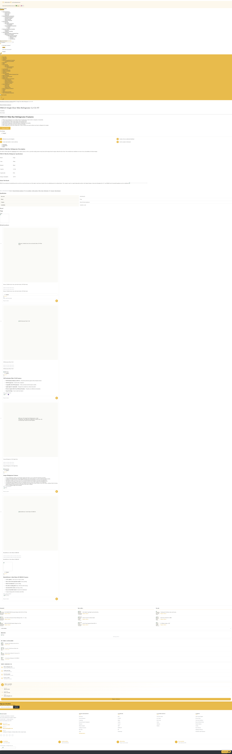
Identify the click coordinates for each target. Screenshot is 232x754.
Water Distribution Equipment (10, 25)
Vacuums (52, 190)
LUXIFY (119, 718)
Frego (4, 131)
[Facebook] (1, 735)
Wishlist (158, 725)
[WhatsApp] (7, 735)
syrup (80, 731)
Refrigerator (46, 190)
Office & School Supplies (12, 35)
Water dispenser (58, 190)
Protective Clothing (8, 18)
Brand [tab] (3, 146)
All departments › (82, 733)
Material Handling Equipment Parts (11, 33)
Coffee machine (35, 190)
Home (1, 101)
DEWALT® (120, 727)
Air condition (28, 190)
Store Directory (198, 727)
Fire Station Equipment (9, 23)
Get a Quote (159, 718)
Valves (8, 27)
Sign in (3, 47)
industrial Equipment (6, 69)
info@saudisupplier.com (16, 2)
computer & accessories (9, 61)
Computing (81, 720)
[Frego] (4, 222)
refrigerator (14, 151)
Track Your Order (160, 716)
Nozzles (8, 26)
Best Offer (4, 56)
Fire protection (5, 21)
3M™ (119, 725)
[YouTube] (12, 735)
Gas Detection (12, 38)
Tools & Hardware (6, 11)
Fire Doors (7, 22)
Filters (3, 63)
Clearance (11, 37)
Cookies (197, 725)
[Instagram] (10, 735)
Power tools (7, 13)
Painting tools (5, 77)
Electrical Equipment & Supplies (8, 29)
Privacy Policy (198, 718)
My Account (159, 720)
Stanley (119, 722)
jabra (119, 716)
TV (49, 190)
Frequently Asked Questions (200, 731)
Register (4, 51)
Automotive (4, 58)
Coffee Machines (5, 32)
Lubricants (4, 72)
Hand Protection (8, 19)
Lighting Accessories (9, 31)
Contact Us (13, 5)
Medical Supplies (13, 36)
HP (118, 729)
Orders (158, 722)
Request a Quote (5, 128)
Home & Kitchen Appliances (7, 88)
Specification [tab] (4, 145)
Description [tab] (4, 144)
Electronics (7, 30)
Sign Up (16, 707)
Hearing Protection (8, 20)
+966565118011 (7, 2)
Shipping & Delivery (199, 729)
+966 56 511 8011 (6, 724)
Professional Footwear (9, 17)
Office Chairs (40, 190)
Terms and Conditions (199, 720)
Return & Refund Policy (200, 722)
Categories (4, 628)
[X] (4, 735)
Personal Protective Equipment (8, 16)
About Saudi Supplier (5, 5)
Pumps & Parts (8, 12)
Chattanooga (120, 731)
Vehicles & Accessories (9, 34)
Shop (10, 5)
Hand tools (7, 14)
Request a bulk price (116, 699)
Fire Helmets (9, 24)
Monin (119, 720)
